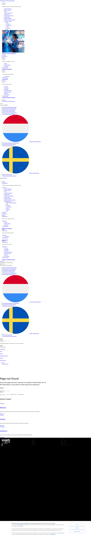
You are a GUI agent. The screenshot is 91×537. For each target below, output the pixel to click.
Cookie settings (64, 441)
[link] (7, 0)
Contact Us (34, 444)
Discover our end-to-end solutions (9, 53)
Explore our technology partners (8, 97)
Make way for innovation (7, 69)
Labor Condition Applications (66, 444)
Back (3, 183)
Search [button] (1, 103)
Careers (6, 230)
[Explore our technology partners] (46, 96)
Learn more (4, 187)
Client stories (35, 440)
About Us (34, 443)
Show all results (3, 360)
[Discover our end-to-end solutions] (46, 41)
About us (6, 242)
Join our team (5, 79)
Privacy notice (64, 442)
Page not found (9, 378)
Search (1, 345)
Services (6, 183)
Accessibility (64, 439)
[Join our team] (46, 77)
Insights (6, 216)
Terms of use (64, 443)
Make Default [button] (14, 107)
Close (6, 105)
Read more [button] (2, 413)
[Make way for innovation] (46, 67)
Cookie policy (64, 440)
